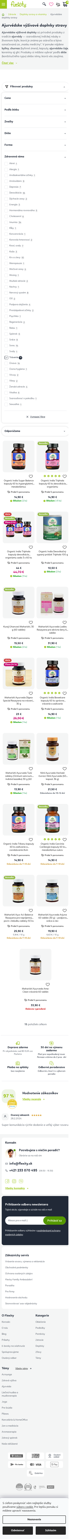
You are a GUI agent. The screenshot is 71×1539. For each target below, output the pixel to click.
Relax (13, 328)
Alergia (14, 169)
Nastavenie (34, 1519)
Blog (4, 1334)
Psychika (15, 316)
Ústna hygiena (18, 369)
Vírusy (13, 375)
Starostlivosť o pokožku (22, 398)
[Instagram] (14, 1181)
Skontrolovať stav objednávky (21, 1303)
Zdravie (39, 1340)
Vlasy (13, 381)
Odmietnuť (17, 1530)
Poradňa (9, 1285)
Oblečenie (41, 1322)
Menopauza (16, 263)
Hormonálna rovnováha (23, 210)
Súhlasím (50, 1530)
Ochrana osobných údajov (19, 1273)
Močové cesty (17, 269)
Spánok (14, 334)
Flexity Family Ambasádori (18, 1279)
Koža (13, 251)
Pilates (5, 1414)
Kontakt (6, 1322)
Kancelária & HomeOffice (15, 1420)
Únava (14, 363)
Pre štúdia (7, 1408)
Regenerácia (17, 322)
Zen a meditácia (10, 1426)
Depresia (15, 187)
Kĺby (12, 228)
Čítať (8, 63)
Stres (13, 345)
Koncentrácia (17, 234)
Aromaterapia (9, 1432)
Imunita (15, 222)
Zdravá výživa (9, 1380)
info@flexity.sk (20, 1163)
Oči (12, 298)
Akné (13, 163)
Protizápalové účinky (21, 310)
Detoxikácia (17, 193)
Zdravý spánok (9, 1438)
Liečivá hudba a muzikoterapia (10, 1394)
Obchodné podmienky (16, 1267)
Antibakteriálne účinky (22, 175)
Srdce (13, 340)
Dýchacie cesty (18, 199)
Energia (14, 204)
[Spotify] (21, 1181)
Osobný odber (9, 1358)
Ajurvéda (6, 1386)
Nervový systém (18, 292)
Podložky (40, 1328)
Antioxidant (16, 181)
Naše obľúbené (10, 1444)
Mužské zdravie (18, 281)
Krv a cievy (16, 257)
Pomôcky (40, 1334)
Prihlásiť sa (54, 1220)
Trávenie (15, 357)
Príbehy (6, 1340)
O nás (5, 1328)
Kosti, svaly (16, 245)
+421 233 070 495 (23, 1170)
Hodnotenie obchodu (16, 1297)
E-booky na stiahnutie (13, 1346)
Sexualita (15, 404)
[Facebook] (7, 1181)
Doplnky (40, 1346)
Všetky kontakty (15, 1188)
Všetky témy (21, 1368)
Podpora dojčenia (19, 304)
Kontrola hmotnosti (20, 240)
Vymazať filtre (37, 417)
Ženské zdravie (18, 387)
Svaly (13, 351)
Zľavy (38, 1352)
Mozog (14, 275)
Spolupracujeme (10, 1352)
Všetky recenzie (31, 1099)
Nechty (14, 287)
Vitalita (14, 392)
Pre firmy (9, 1291)
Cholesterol (16, 216)
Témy (38, 1358)
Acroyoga (7, 1374)
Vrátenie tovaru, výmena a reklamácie (25, 1261)
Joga (4, 1402)
